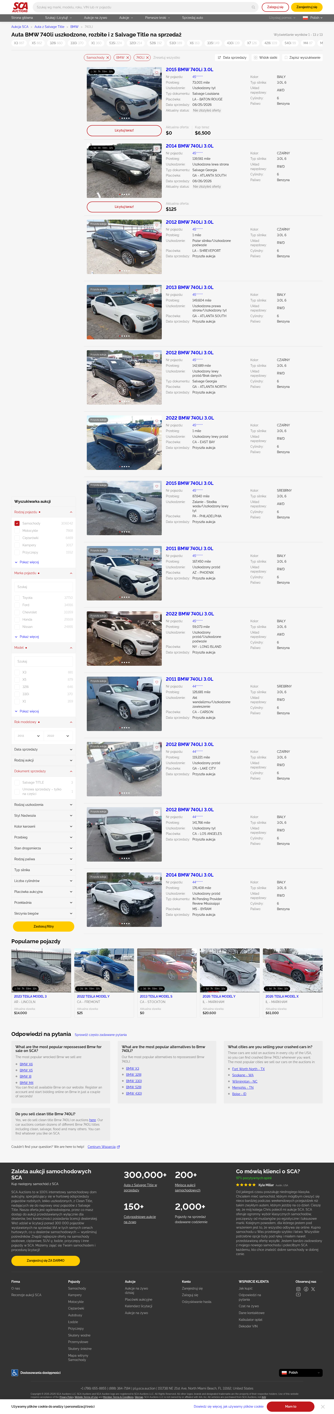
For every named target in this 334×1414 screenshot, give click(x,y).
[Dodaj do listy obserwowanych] (156, 72)
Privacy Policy (66, 1397)
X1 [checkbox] (24, 701)
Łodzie (73, 1322)
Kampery (75, 1295)
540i (290, 43)
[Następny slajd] (154, 94)
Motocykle (76, 1302)
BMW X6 (26, 1064)
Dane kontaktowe (251, 1313)
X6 (194, 43)
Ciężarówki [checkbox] (30, 538)
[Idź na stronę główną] (19, 7)
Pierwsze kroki (155, 17)
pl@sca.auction (144, 1388)
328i (56, 43)
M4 (308, 43)
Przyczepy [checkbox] (30, 552)
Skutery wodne (79, 1335)
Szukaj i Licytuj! (56, 17)
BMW (74, 27)
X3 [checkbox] (24, 672)
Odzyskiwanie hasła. (197, 1302)
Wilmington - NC (244, 1081)
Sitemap (139, 1397)
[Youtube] (298, 1294)
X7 (252, 43)
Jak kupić (246, 1288)
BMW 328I (133, 1074)
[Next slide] (205, 57)
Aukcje (124, 17)
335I (213, 43)
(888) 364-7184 (119, 1388)
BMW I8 (25, 1076)
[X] (313, 1289)
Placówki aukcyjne (138, 1299)
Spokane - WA (243, 1075)
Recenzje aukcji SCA (26, 1295)
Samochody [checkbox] (31, 523)
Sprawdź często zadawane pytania (101, 1035)
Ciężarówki (76, 1308)
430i (233, 43)
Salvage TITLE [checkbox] (33, 782)
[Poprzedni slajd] (95, 94)
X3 (19, 43)
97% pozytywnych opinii (254, 1178)
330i (77, 43)
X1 (96, 43)
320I (136, 43)
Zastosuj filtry (44, 926)
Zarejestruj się (307, 7)
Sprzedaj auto (192, 17)
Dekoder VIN (248, 1326)
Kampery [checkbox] (29, 545)
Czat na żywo (249, 1306)
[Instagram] (298, 1289)
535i (115, 43)
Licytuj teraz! (124, 130)
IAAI (264, 1397)
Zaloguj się (275, 7)
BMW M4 (26, 1083)
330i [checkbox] (25, 694)
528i (156, 43)
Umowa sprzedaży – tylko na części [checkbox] (41, 791)
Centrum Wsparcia (102, 1147)
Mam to (290, 1406)
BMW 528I (133, 1087)
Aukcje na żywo (95, 17)
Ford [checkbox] (25, 605)
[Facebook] (306, 1289)
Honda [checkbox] (27, 619)
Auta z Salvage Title (49, 27)
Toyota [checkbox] (27, 598)
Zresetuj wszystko (166, 57)
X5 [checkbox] (24, 679)
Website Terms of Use (86, 1397)
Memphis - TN (243, 1087)
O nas (15, 1288)
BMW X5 (26, 1070)
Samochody (96, 57)
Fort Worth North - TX (248, 1069)
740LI (140, 57)
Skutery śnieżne (80, 1349)
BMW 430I (134, 1093)
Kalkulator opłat (250, 1320)
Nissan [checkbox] (27, 627)
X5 (37, 43)
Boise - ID (239, 1094)
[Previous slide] (87, 57)
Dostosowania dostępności (40, 1373)
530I (175, 43)
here (92, 1120)
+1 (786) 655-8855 (93, 1388)
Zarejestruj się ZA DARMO (46, 1260)
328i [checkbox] (25, 687)
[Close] (323, 1407)
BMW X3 (132, 1068)
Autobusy (75, 1315)
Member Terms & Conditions (118, 1397)
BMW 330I (134, 1081)
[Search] (253, 7)
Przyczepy (76, 1328)
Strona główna (22, 17)
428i (270, 43)
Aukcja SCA (19, 27)
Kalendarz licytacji (138, 1306)
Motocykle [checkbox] (30, 530)
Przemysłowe (78, 1342)
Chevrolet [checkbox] (29, 612)
